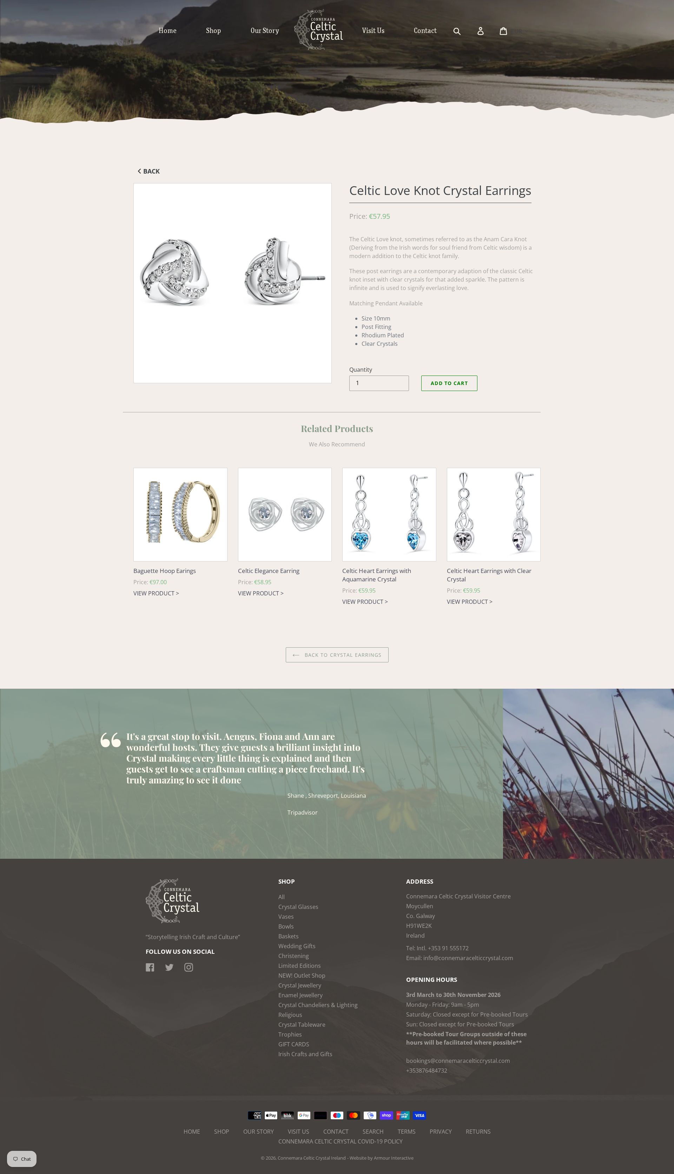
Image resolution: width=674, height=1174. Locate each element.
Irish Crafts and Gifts (305, 1054)
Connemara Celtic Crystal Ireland (312, 1158)
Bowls (286, 926)
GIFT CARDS (293, 1044)
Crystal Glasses (298, 907)
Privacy (441, 1131)
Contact (336, 1131)
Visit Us (298, 1131)
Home (192, 1131)
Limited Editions (299, 966)
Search (373, 1131)
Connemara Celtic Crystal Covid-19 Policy (340, 1141)
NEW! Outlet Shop (301, 975)
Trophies (290, 1034)
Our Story (258, 1131)
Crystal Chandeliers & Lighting (318, 1005)
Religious (290, 1015)
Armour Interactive (394, 1158)
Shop (221, 1131)
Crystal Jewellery (299, 985)
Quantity (360, 369)
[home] (325, 48)
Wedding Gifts (297, 946)
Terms (407, 1131)
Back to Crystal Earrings (342, 655)
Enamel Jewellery (300, 995)
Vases (286, 916)
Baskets (288, 936)
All (281, 897)
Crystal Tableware (301, 1024)
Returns (478, 1131)
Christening (293, 956)
